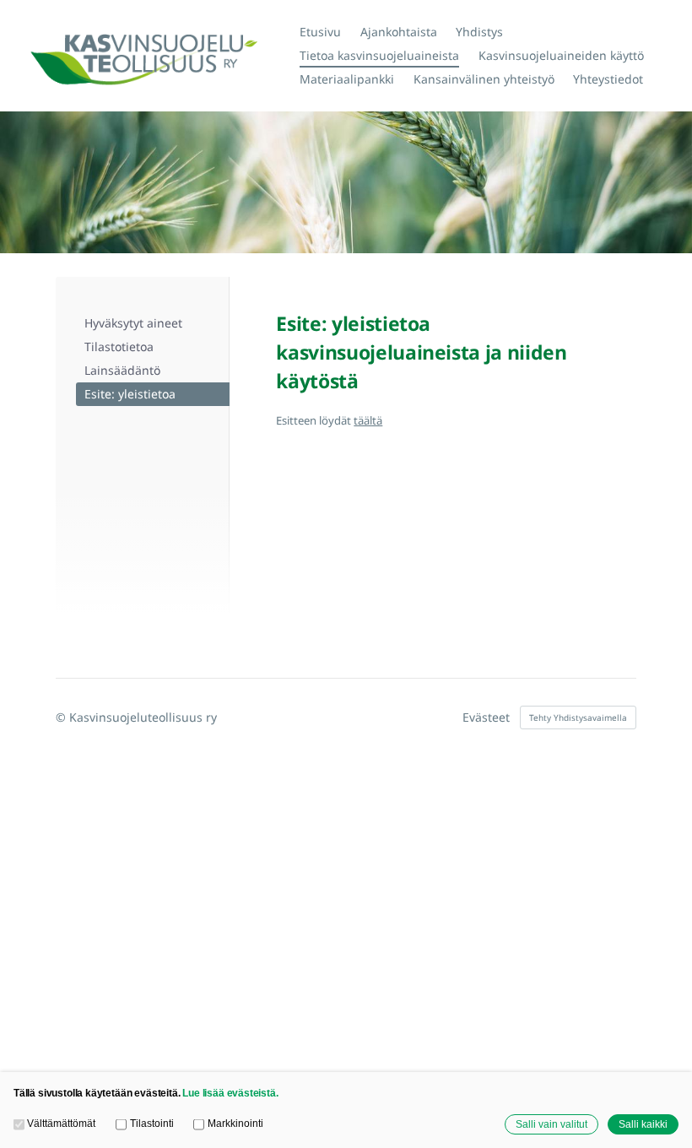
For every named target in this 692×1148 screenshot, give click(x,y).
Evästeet (486, 717)
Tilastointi (151, 1123)
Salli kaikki (643, 1123)
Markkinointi (235, 1123)
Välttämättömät (61, 1123)
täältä (368, 420)
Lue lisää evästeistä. (230, 1092)
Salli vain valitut (551, 1123)
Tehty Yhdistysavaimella (578, 717)
